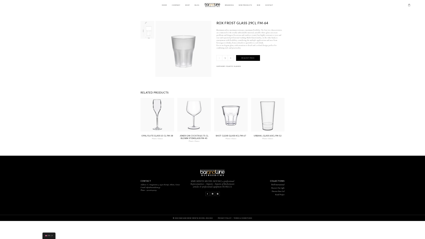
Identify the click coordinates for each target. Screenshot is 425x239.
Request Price (248, 58)
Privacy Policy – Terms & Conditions (235, 218)
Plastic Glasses (233, 66)
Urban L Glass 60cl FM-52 (268, 136)
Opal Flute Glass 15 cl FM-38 (157, 136)
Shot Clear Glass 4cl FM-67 (231, 136)
